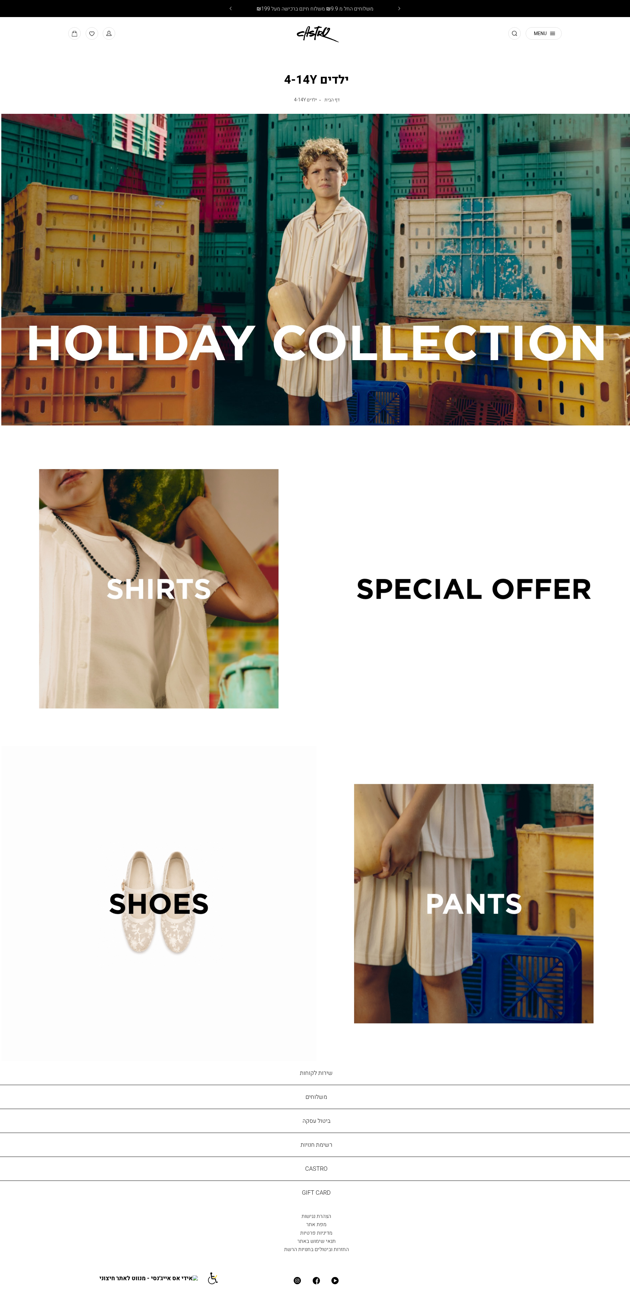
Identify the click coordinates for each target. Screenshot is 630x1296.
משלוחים (316, 1097)
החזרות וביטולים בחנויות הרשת (316, 1249)
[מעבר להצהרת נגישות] (217, 1278)
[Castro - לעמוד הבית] (315, 33)
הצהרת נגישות (316, 1216)
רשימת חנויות (316, 1145)
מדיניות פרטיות (316, 1232)
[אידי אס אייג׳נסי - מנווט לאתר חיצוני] (153, 1278)
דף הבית (332, 99)
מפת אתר (316, 1224)
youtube (335, 1281)
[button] (109, 33)
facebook (316, 1281)
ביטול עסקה (316, 1121)
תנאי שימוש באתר (316, 1241)
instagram (297, 1281)
